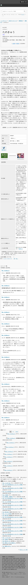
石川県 (14, 561)
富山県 (10, 561)
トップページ (4, 20)
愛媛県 (19, 566)
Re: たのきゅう (11, 433)
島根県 (21, 564)
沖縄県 (5, 569)
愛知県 (12, 563)
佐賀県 (6, 567)
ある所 (8, 569)
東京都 (22, 560)
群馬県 (12, 560)
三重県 (15, 563)
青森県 (7, 558)
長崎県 (9, 567)
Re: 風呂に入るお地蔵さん (9, 542)
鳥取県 (17, 564)
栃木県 (8, 560)
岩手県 (10, 558)
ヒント (22, 14)
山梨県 (13, 43)
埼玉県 (15, 560)
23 (14, 258)
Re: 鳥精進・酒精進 (8, 496)
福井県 (17, 561)
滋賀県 (19, 563)
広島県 (5, 566)
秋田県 (17, 558)
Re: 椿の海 (5, 515)
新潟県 (7, 561)
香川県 (15, 566)
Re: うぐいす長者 (7, 513)
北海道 (3, 558)
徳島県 (17, 43)
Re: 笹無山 (5, 539)
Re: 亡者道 (5, 495)
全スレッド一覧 (23, 549)
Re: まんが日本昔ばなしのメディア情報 (13, 484)
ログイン (22, 577)
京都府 (22, 563)
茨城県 (5, 560)
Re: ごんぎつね (6, 483)
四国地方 (21, 20)
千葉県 (19, 560)
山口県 (8, 566)
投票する (21, 248)
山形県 (21, 558)
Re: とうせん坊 (6, 537)
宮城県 (14, 558)
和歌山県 (14, 564)
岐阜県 (5, 563)
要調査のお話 (14, 569)
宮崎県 (20, 567)
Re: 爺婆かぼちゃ (7, 546)
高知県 (22, 566)
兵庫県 (6, 564)
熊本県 (13, 567)
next (17, 431)
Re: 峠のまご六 (6, 541)
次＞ (17, 258)
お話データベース (13, 20)
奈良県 (9, 564)
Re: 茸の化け (6, 512)
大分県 (16, 567)
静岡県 (8, 563)
